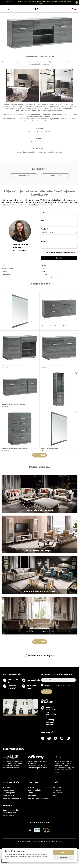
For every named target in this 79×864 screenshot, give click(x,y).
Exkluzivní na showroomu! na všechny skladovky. (36, 1)
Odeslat (59, 258)
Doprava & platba (34, 790)
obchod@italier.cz (20, 250)
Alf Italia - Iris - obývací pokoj (49, 277)
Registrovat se (8, 790)
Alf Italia (43, 271)
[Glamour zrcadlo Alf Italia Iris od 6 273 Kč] (19, 311)
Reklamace (32, 795)
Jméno (43, 212)
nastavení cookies (57, 841)
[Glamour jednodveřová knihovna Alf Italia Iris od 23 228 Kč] (59, 389)
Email (43, 221)
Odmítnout (63, 857)
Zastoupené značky (10, 810)
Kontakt (55, 795)
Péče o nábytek (9, 815)
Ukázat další (39, 455)
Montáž (30, 793)
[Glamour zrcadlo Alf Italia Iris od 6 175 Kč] (59, 428)
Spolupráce (57, 790)
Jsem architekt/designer (12, 798)
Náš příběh (57, 787)
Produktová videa (9, 813)
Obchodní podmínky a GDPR (38, 798)
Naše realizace (58, 793)
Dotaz (43, 241)
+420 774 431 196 (20, 248)
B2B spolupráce (9, 793)
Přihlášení (6, 787)
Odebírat (46, 692)
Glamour (43, 265)
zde (6, 859)
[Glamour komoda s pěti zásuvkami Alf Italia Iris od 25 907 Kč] (19, 428)
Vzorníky (31, 787)
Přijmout (63, 852)
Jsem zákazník (8, 795)
